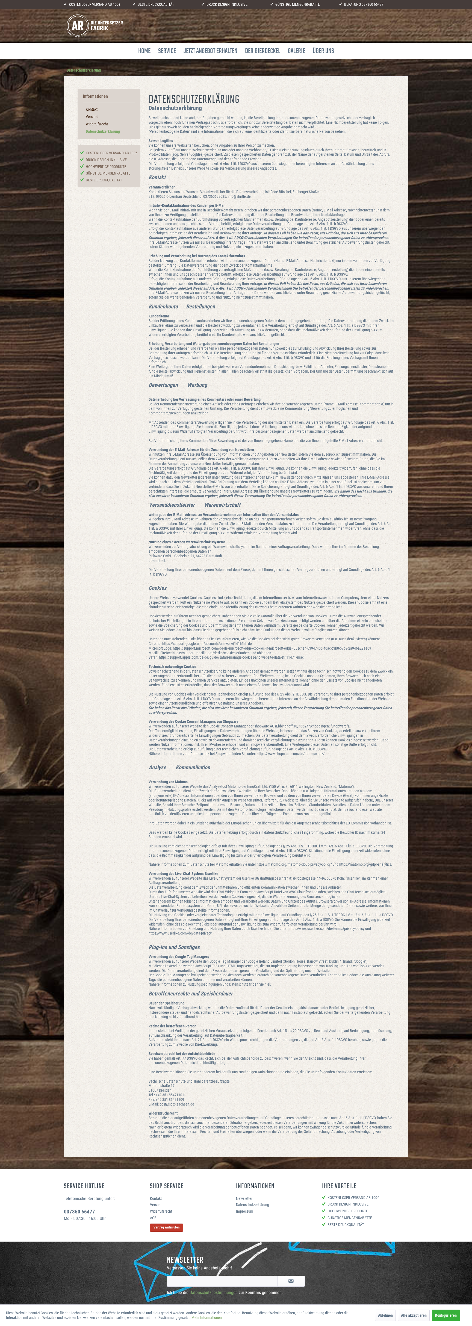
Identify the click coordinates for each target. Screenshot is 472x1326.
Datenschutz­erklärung (103, 131)
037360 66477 (373, 4)
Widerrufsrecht (97, 124)
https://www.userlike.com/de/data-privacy (180, 933)
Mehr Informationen (206, 1317)
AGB (153, 1218)
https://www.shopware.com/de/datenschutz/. (291, 754)
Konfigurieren (446, 1315)
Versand (92, 116)
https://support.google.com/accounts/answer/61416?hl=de (207, 643)
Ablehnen (385, 1315)
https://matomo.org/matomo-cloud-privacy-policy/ (294, 864)
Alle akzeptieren (414, 1315)
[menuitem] (144, 51)
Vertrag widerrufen (166, 1227)
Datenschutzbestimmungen (214, 1292)
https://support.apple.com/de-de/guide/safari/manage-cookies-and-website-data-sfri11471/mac (231, 657)
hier (267, 984)
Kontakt (92, 109)
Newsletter (244, 1198)
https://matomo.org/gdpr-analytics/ (366, 864)
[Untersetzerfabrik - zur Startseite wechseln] (95, 25)
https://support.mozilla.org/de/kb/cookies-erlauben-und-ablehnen (221, 653)
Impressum (244, 1211)
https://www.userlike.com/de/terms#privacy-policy (326, 928)
